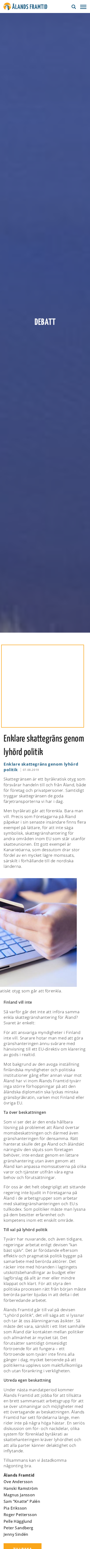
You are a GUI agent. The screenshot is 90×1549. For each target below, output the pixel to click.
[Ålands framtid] (25, 7)
